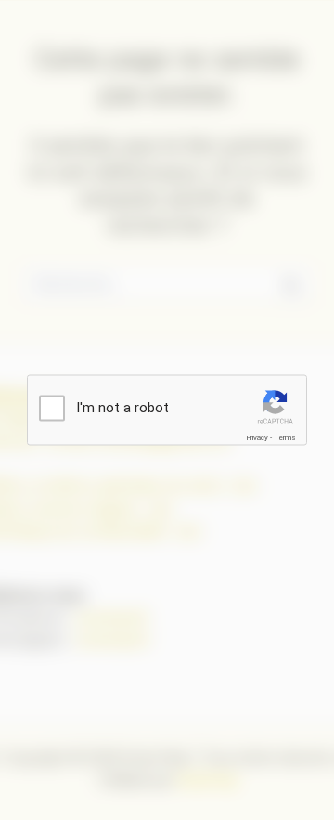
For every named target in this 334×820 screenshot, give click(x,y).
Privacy (257, 438)
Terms (285, 438)
